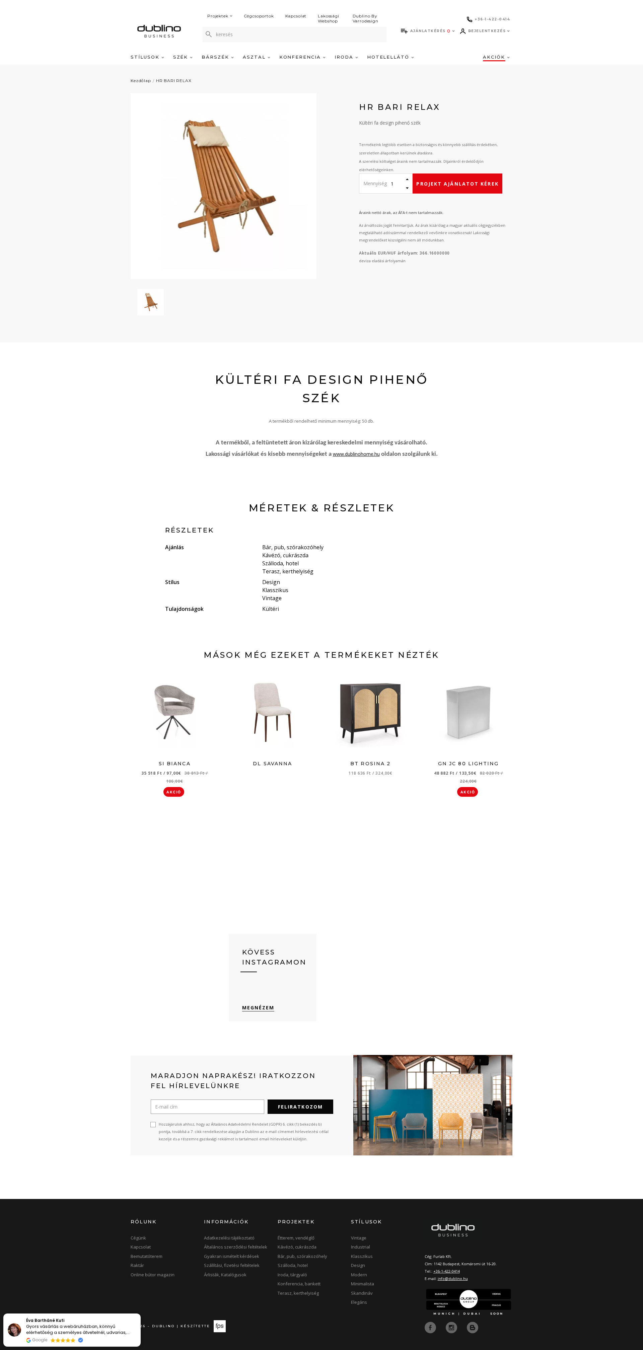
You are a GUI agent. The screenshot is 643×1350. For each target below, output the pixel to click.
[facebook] (431, 1327)
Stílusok (146, 57)
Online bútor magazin (152, 1275)
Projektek (217, 15)
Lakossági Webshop (328, 18)
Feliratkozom (300, 1107)
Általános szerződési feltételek (235, 1247)
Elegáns (359, 1302)
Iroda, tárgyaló (292, 1275)
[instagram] (452, 1327)
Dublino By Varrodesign (365, 18)
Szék (181, 57)
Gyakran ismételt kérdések (231, 1256)
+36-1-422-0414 (446, 1271)
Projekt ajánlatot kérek (457, 184)
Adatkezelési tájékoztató (229, 1238)
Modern (359, 1275)
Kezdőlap (141, 80)
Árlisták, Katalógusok (225, 1275)
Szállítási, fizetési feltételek (232, 1265)
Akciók (495, 57)
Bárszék (216, 57)
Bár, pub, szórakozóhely (302, 1256)
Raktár (137, 1265)
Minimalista (362, 1284)
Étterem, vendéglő (296, 1238)
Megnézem (258, 1007)
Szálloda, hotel (293, 1265)
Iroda (345, 57)
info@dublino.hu (453, 1278)
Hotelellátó (389, 57)
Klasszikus (362, 1256)
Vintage (358, 1238)
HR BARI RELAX (174, 80)
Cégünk (138, 1238)
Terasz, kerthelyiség (298, 1293)
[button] (140, 1314)
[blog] (472, 1327)
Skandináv (362, 1293)
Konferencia (301, 57)
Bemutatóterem (146, 1256)
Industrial (360, 1247)
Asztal (255, 57)
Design (358, 1265)
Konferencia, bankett (299, 1284)
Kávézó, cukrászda (297, 1247)
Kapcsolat (296, 15)
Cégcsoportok (259, 15)
